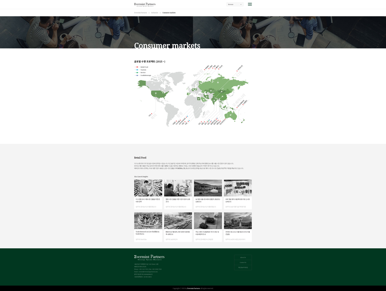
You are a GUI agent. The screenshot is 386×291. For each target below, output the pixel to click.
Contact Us (243, 262)
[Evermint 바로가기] (144, 4)
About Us (243, 257)
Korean (230, 4)
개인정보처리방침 (243, 267)
